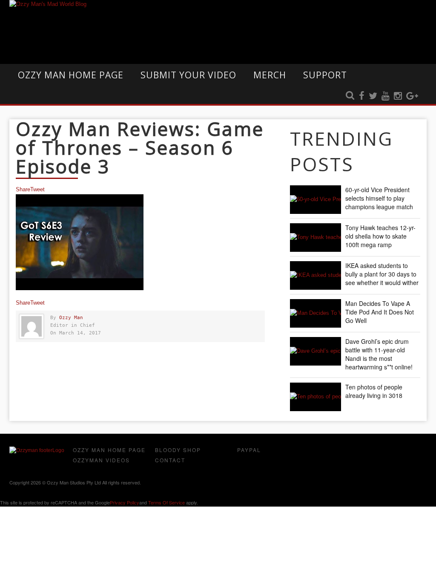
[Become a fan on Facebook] (362, 96)
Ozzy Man (71, 317)
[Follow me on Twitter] (373, 96)
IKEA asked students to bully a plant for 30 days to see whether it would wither (382, 274)
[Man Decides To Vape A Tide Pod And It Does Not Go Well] (315, 313)
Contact (170, 460)
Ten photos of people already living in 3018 (373, 391)
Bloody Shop (178, 449)
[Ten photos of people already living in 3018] (315, 397)
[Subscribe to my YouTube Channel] (385, 96)
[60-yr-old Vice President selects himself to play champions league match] (315, 199)
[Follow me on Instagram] (398, 96)
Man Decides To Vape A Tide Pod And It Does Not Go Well (379, 312)
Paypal (249, 449)
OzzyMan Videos (101, 460)
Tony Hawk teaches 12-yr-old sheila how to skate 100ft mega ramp (380, 236)
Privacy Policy (124, 502)
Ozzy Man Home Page (70, 75)
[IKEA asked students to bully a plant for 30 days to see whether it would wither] (315, 275)
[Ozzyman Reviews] (36, 450)
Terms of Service (166, 502)
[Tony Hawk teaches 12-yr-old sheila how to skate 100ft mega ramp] (315, 237)
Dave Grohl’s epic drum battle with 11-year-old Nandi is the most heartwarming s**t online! (379, 354)
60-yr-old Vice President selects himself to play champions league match (379, 198)
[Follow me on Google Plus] (412, 96)
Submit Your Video (188, 75)
